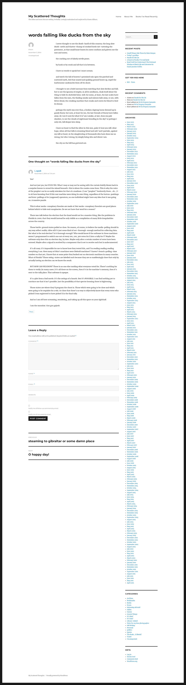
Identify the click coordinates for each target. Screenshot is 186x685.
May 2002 (130, 553)
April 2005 (130, 474)
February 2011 (131, 352)
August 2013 (131, 303)
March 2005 (131, 477)
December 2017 (132, 240)
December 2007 (132, 425)
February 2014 (132, 291)
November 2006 (132, 452)
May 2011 (130, 346)
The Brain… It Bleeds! (134, 634)
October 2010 (131, 362)
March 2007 (131, 443)
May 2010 (130, 371)
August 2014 (131, 280)
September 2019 (132, 203)
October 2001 (131, 569)
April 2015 (130, 267)
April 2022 (130, 161)
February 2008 (132, 420)
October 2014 (131, 276)
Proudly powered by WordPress (57, 676)
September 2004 (132, 490)
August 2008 (131, 409)
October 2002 (131, 542)
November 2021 (132, 167)
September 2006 (132, 456)
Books (129, 603)
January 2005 (131, 481)
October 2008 (131, 404)
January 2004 (131, 508)
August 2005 (131, 468)
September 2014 (132, 278)
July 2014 (130, 282)
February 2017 (132, 251)
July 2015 (130, 262)
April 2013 (130, 310)
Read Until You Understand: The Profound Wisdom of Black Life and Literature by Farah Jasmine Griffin (141, 64)
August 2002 (131, 547)
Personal (130, 628)
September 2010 (132, 364)
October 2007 (131, 427)
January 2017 (131, 253)
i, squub (37, 171)
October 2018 (131, 221)
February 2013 (132, 314)
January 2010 (131, 377)
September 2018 (132, 224)
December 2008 (132, 400)
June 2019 (130, 208)
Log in (129, 654)
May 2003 (130, 526)
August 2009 (131, 389)
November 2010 (132, 359)
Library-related (132, 621)
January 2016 (131, 258)
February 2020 (132, 192)
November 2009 (132, 382)
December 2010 (132, 357)
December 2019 (132, 197)
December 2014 (132, 271)
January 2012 (131, 328)
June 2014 (130, 285)
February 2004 (132, 506)
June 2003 (130, 524)
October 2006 (131, 454)
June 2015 (130, 264)
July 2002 (130, 549)
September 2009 (132, 386)
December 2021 (132, 165)
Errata (129, 605)
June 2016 (130, 255)
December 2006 (132, 450)
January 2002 (131, 562)
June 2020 (130, 185)
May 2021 (130, 176)
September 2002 (132, 544)
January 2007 (131, 447)
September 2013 (132, 301)
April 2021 (130, 179)
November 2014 (132, 273)
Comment (33, 341)
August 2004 (131, 492)
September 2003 (132, 517)
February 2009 (132, 398)
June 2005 (130, 470)
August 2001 (131, 574)
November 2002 (132, 540)
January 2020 (131, 194)
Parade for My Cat (133, 58)
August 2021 (131, 170)
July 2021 (130, 172)
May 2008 (130, 416)
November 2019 (132, 199)
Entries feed (131, 657)
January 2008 (131, 422)
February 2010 (132, 375)
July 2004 (130, 495)
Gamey (129, 612)
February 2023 (132, 147)
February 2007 (132, 445)
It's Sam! (130, 619)
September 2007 (132, 429)
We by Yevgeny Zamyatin (147, 102)
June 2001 (130, 578)
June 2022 (130, 158)
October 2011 (131, 334)
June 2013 (130, 305)
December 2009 (132, 380)
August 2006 (131, 459)
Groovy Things (132, 614)
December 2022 (132, 151)
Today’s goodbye (133, 55)
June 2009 (130, 393)
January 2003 (131, 535)
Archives (130, 598)
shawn (30, 49)
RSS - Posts (131, 82)
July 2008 (130, 411)
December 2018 (132, 217)
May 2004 (130, 499)
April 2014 (130, 287)
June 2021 (130, 174)
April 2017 (130, 246)
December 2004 (132, 483)
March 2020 (131, 190)
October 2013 (131, 298)
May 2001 (130, 581)
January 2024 (131, 133)
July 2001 (130, 576)
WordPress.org (132, 661)
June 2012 (130, 321)
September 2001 (132, 572)
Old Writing (131, 625)
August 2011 (131, 339)
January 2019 (131, 215)
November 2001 (132, 567)
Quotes (129, 632)
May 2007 (130, 438)
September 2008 (132, 407)
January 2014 (131, 294)
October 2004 (131, 488)
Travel (129, 637)
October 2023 (131, 136)
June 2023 (130, 140)
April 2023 (130, 145)
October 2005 (131, 465)
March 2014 (131, 289)
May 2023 (130, 142)
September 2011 (132, 337)
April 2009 (130, 395)
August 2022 (131, 156)
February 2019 (132, 212)
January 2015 (131, 269)
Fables (129, 610)
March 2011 (131, 350)
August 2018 (131, 226)
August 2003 (131, 520)
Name (31, 374)
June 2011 (130, 343)
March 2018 (131, 235)
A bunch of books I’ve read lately (138, 60)
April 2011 (130, 348)
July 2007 (130, 434)
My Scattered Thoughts (46, 16)
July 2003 (130, 522)
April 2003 (130, 529)
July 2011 (130, 341)
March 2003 (131, 531)
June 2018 (130, 228)
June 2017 (130, 242)
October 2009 (131, 384)
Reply (31, 311)
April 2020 (130, 188)
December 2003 (132, 511)
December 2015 (132, 260)
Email (31, 384)
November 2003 (132, 513)
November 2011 (132, 332)
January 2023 (131, 149)
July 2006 (130, 461)
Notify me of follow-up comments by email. (43, 408)
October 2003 (131, 515)
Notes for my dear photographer (138, 623)
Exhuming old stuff (133, 607)
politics (129, 630)
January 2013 (131, 316)
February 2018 (132, 237)
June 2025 (130, 122)
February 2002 (132, 560)
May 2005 (130, 472)
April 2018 (130, 233)
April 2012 (130, 323)
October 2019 (131, 201)
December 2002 (132, 538)
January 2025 (131, 131)
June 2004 (130, 497)
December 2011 (132, 330)
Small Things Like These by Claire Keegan (141, 53)
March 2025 (131, 127)
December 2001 (132, 565)
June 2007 (130, 436)
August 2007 (131, 432)
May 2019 (130, 210)
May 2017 (130, 244)
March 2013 (131, 312)
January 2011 (131, 355)
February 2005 (132, 479)
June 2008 (130, 413)
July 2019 (130, 206)
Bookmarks (131, 601)
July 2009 (130, 391)
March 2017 (131, 249)
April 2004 (130, 502)
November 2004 (132, 486)
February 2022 (132, 163)
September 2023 (132, 138)
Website (32, 395)
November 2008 (132, 402)
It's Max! (130, 616)
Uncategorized (33, 55)
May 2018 (130, 231)
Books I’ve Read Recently (147, 17)
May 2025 (130, 124)
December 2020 (132, 183)
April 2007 (130, 441)
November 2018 (132, 219)
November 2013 (132, 296)
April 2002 (130, 556)
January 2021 (131, 181)
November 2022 (132, 154)
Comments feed (132, 659)
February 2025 (132, 129)
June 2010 (130, 368)
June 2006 (130, 463)
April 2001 (130, 583)
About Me (128, 17)
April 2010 (130, 373)
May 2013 (130, 307)
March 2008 (131, 418)
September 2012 (132, 319)
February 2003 (132, 533)
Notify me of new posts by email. (39, 414)
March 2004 (131, 504)
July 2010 (130, 366)
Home (118, 17)
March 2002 (131, 558)
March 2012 (131, 325)
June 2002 (130, 551)
